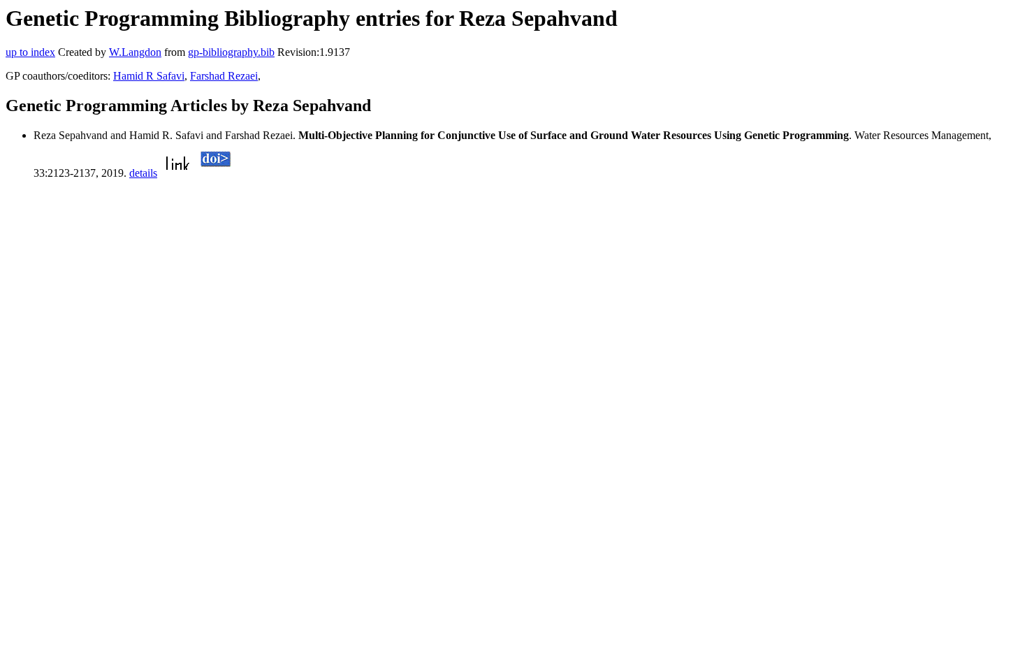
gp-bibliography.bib (231, 52)
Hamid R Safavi (148, 76)
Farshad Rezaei (224, 76)
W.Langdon (135, 52)
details (143, 173)
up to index (30, 52)
